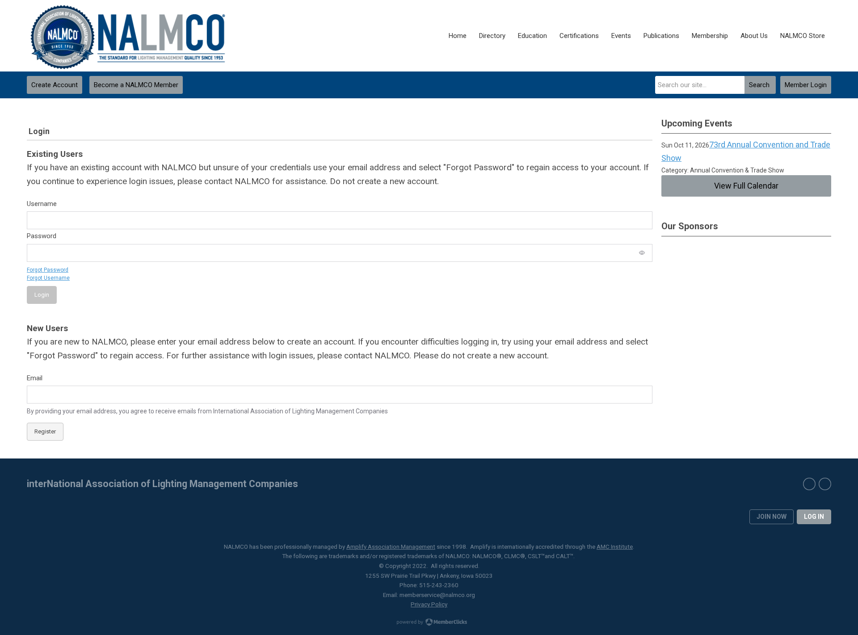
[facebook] (809, 484)
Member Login (806, 85)
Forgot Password (47, 270)
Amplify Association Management (390, 546)
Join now (771, 516)
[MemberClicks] (128, 35)
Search (759, 85)
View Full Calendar (746, 185)
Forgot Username (48, 278)
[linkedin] (825, 484)
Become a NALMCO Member (136, 85)
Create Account (54, 85)
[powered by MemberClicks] (429, 623)
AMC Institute (615, 546)
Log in (814, 516)
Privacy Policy (429, 604)
